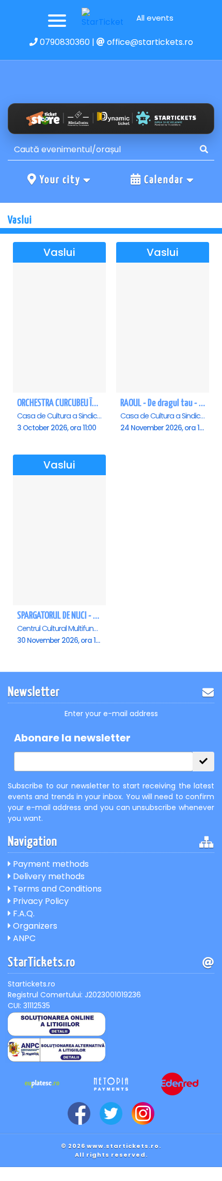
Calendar (163, 180)
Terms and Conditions (56, 889)
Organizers (34, 926)
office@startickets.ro (149, 42)
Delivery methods (48, 876)
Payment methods (50, 864)
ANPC (23, 938)
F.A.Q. (23, 913)
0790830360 (64, 42)
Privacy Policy (40, 901)
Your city (60, 180)
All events (154, 17)
